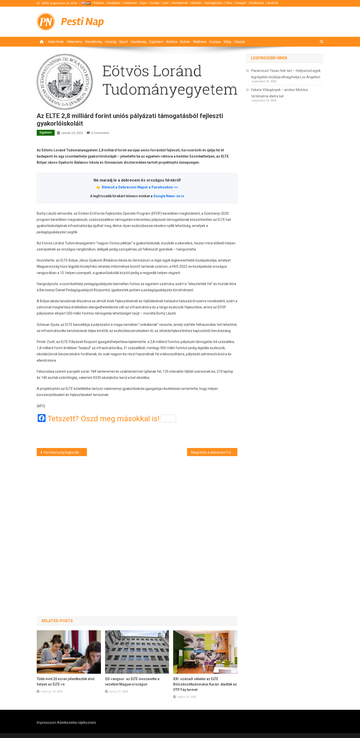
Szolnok (272, 3)
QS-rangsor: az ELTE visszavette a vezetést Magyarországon (132, 681)
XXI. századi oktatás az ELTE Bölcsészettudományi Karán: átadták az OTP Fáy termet (205, 684)
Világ (227, 42)
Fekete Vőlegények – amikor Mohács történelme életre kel (279, 93)
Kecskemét (180, 3)
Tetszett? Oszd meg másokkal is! (103, 418)
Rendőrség (93, 42)
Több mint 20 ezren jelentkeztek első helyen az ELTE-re (66, 681)
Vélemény (74, 42)
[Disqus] (137, 527)
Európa (154, 3)
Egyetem (156, 42)
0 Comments (100, 133)
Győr (166, 3)
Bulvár (185, 42)
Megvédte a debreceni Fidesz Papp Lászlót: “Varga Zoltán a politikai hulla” (214, 452)
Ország (110, 42)
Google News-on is (168, 196)
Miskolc (196, 3)
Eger (144, 3)
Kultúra (171, 42)
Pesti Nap (82, 21)
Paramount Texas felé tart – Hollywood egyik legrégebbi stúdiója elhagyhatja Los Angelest (286, 74)
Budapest (114, 3)
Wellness (200, 42)
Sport (123, 42)
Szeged (241, 3)
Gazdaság (138, 42)
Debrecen (130, 3)
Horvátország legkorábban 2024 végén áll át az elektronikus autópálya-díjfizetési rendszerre (65, 452)
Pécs (229, 3)
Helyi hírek (56, 42)
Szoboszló (257, 3)
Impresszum (46, 723)
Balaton (99, 3)
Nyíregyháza (213, 3)
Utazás (239, 42)
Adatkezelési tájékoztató (76, 723)
